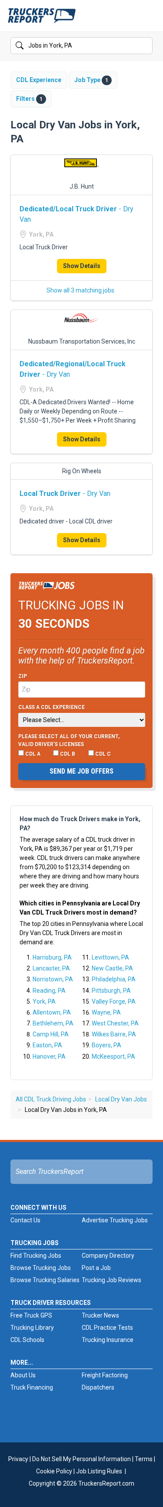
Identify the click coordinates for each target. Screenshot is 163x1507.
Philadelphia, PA (114, 979)
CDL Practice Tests (107, 1327)
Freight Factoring (105, 1375)
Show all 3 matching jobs (80, 290)
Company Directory (108, 1255)
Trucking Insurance (107, 1339)
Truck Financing (31, 1387)
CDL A (32, 754)
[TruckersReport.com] (42, 19)
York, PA (44, 1001)
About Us (23, 1375)
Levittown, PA (110, 957)
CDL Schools (27, 1339)
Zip (22, 676)
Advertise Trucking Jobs (115, 1220)
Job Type (91, 79)
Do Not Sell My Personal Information (81, 1458)
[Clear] (145, 46)
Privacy (18, 1458)
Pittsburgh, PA (111, 990)
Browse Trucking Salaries (45, 1279)
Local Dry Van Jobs (121, 1099)
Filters (29, 98)
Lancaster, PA (51, 968)
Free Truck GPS (31, 1315)
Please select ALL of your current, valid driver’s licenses (69, 740)
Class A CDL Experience (51, 707)
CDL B (67, 754)
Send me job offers (81, 771)
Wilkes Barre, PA (114, 1034)
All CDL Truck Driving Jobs (51, 1099)
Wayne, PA (106, 1012)
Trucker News (100, 1315)
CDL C (102, 754)
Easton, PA (47, 1045)
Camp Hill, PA (51, 1034)
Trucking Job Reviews (111, 1279)
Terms (144, 1458)
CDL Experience (38, 79)
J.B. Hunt (82, 186)
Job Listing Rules (99, 1471)
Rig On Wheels (81, 471)
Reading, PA (49, 990)
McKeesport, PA (113, 1056)
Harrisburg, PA (52, 957)
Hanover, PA (49, 1056)
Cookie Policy (54, 1471)
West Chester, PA (115, 1023)
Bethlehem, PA (53, 1023)
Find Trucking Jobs (35, 1255)
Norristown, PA (53, 979)
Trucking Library (32, 1327)
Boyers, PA (106, 1045)
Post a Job (96, 1267)
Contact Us (25, 1220)
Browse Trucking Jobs (40, 1267)
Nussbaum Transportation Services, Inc (81, 341)
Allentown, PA (52, 1012)
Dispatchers (98, 1387)
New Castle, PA (112, 968)
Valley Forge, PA (114, 1001)
